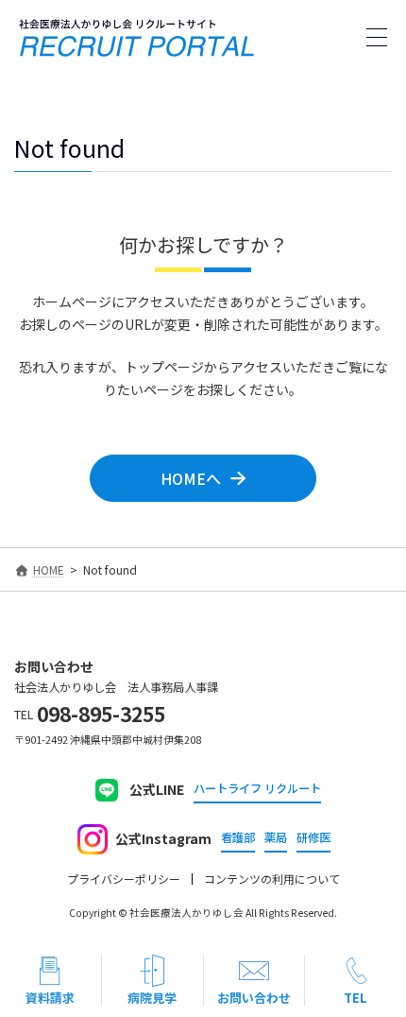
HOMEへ (191, 478)
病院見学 (152, 998)
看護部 (238, 838)
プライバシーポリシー (123, 879)
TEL (355, 998)
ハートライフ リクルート (257, 789)
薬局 (275, 838)
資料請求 (50, 998)
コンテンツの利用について (272, 879)
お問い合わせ (254, 998)
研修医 (313, 838)
